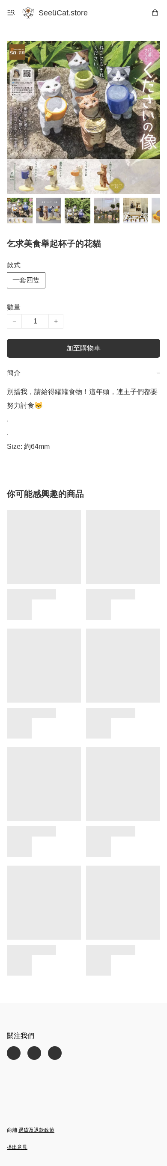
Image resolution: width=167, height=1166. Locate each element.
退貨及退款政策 (36, 1130)
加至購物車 (83, 348)
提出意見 (17, 1147)
